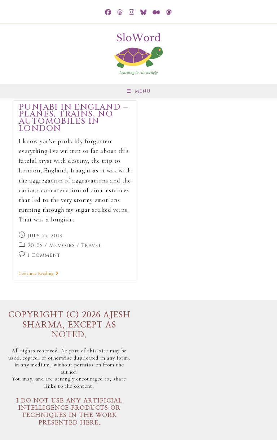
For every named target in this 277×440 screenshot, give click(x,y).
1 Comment (44, 255)
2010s (35, 245)
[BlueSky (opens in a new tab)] (143, 12)
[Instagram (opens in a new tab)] (131, 12)
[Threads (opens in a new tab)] (120, 12)
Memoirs (62, 245)
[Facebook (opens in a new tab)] (108, 12)
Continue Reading (39, 273)
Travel (91, 245)
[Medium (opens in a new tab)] (156, 12)
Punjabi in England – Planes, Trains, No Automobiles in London (73, 118)
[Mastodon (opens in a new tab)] (169, 12)
